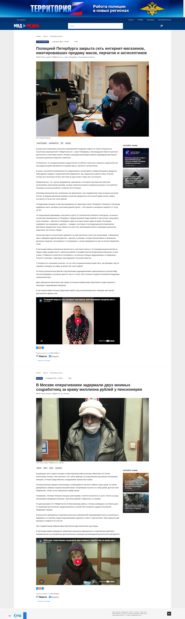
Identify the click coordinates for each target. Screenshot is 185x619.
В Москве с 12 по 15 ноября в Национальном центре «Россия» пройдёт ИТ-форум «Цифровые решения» (135, 160)
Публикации (150, 20)
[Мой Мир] (43, 348)
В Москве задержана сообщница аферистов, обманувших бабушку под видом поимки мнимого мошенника (134, 180)
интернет (68, 143)
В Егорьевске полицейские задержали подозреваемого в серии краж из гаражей (135, 506)
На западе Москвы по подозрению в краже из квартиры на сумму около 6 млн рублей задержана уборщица (134, 484)
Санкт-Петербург (42, 143)
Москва (39, 468)
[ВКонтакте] (37, 348)
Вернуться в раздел (44, 360)
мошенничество (53, 143)
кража (51, 468)
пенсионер (59, 468)
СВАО (45, 468)
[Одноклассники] (40, 348)
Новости (131, 20)
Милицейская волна (164, 20)
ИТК (62, 143)
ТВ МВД (140, 20)
